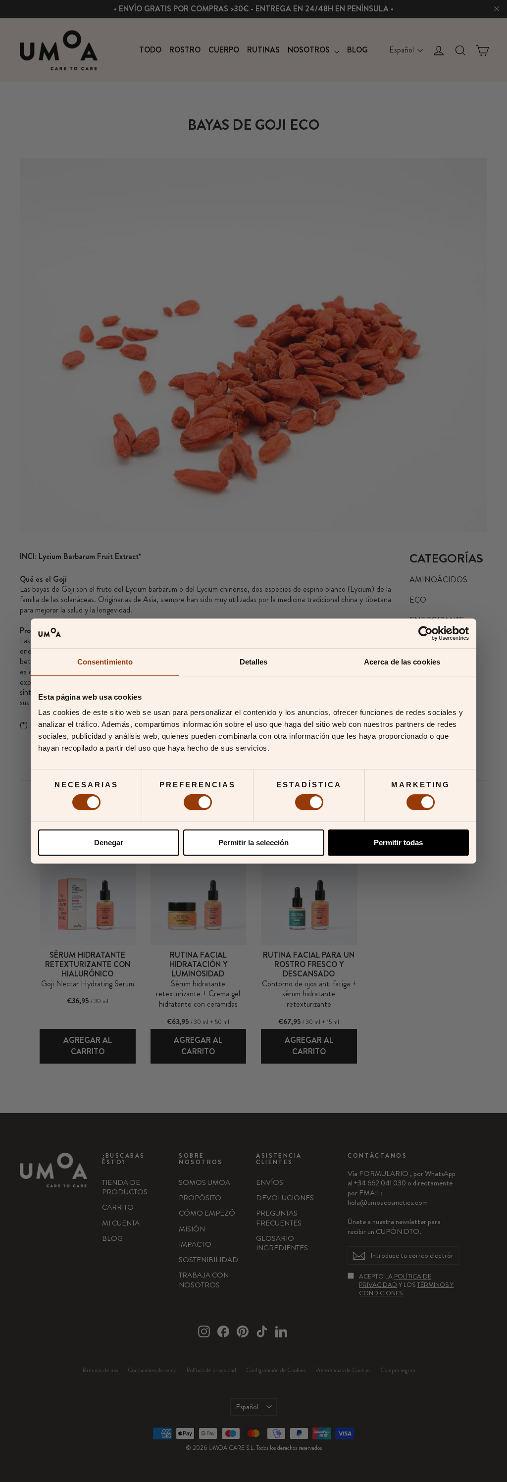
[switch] (198, 802)
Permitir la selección (253, 842)
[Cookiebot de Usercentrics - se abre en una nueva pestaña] (425, 633)
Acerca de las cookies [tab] (402, 662)
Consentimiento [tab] (105, 662)
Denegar (108, 842)
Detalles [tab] (254, 662)
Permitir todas (398, 842)
